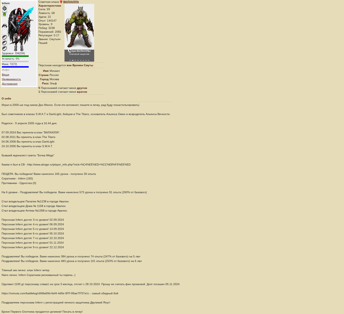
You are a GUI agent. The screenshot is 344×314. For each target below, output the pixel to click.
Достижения (10, 83)
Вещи (5, 74)
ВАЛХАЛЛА (71, 1)
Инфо (5, 69)
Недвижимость (11, 79)
